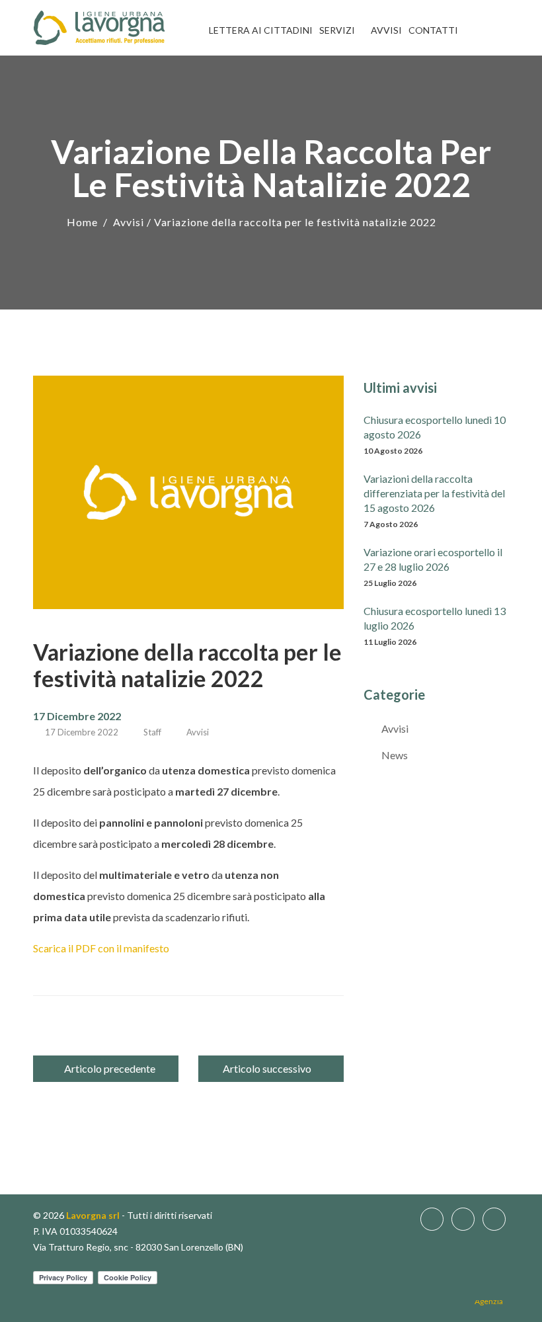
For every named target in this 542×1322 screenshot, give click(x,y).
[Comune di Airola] (99, 28)
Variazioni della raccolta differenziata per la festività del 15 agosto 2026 (434, 493)
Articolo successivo (267, 1068)
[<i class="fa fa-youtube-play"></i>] (490, 30)
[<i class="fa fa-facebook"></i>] (471, 30)
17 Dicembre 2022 (81, 732)
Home (82, 222)
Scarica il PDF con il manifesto (101, 948)
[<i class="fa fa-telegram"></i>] (509, 30)
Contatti (433, 30)
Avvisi (386, 30)
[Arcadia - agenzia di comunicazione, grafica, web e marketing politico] (492, 1304)
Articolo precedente (109, 1068)
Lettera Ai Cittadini (261, 30)
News (394, 755)
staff (152, 732)
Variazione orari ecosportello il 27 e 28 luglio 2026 (433, 559)
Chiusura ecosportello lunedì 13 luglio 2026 (435, 618)
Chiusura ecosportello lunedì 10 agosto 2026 (435, 426)
